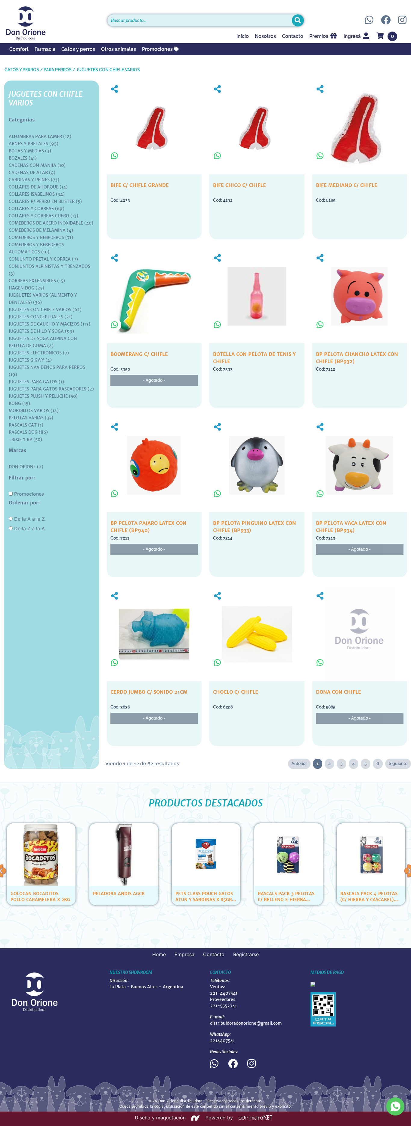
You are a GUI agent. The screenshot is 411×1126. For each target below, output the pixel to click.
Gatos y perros (78, 49)
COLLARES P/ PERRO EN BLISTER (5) (45, 201)
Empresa (184, 954)
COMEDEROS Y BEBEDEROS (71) (41, 237)
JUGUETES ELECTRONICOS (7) (39, 353)
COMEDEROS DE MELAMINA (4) (41, 230)
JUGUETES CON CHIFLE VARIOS (108, 69)
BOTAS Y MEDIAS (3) (30, 151)
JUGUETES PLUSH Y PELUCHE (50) (43, 396)
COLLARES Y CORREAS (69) (36, 208)
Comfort (19, 49)
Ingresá (353, 36)
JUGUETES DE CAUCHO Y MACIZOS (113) (49, 324)
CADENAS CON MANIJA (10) (37, 165)
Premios (319, 36)
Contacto (292, 36)
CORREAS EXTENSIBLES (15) (37, 280)
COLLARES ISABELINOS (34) (37, 194)
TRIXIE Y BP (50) (25, 439)
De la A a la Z (29, 519)
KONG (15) (19, 403)
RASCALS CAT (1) (26, 425)
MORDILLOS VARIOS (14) (34, 410)
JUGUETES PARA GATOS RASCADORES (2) (51, 389)
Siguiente (398, 763)
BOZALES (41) (23, 158)
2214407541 (222, 1040)
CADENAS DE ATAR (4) (32, 172)
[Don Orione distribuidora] (51, 23)
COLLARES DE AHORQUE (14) (38, 187)
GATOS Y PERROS (22, 69)
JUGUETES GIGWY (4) (30, 360)
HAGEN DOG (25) (26, 288)
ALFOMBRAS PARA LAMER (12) (40, 136)
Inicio (242, 36)
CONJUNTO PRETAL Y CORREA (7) (43, 259)
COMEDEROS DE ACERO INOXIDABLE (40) (51, 223)
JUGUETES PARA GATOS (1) (36, 381)
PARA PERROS (58, 69)
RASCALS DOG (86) (28, 432)
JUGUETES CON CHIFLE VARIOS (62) (45, 309)
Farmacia (45, 49)
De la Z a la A (29, 528)
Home (159, 954)
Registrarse (246, 954)
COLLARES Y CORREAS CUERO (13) (43, 216)
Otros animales (118, 49)
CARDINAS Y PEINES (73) (34, 179)
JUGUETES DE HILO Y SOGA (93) (41, 331)
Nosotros (265, 36)
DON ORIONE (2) (26, 467)
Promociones (158, 49)
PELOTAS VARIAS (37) (31, 418)
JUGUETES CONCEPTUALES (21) (41, 317)
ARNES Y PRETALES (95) (33, 143)
